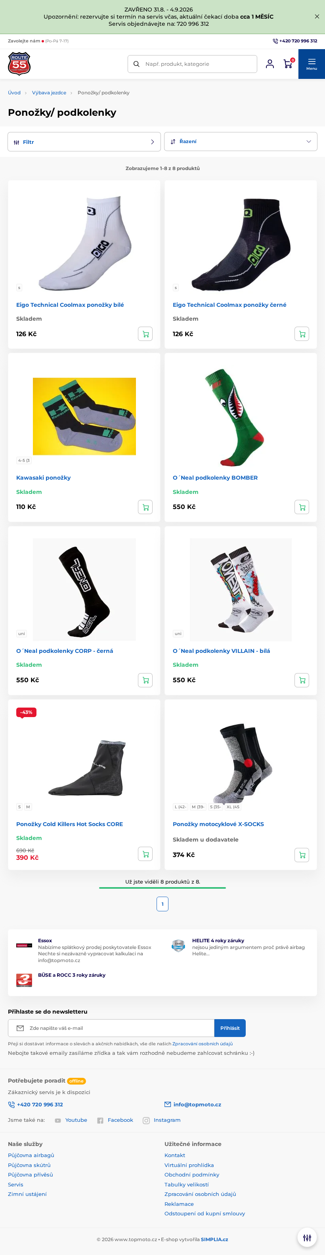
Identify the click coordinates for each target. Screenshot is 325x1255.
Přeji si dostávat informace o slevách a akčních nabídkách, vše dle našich (120, 1043)
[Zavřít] (317, 17)
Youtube (76, 1120)
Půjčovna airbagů (31, 1155)
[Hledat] (136, 64)
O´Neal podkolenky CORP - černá (64, 650)
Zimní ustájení (27, 1194)
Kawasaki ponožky (43, 477)
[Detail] (145, 334)
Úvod (14, 93)
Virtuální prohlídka (189, 1165)
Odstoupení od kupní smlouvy (204, 1213)
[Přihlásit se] (270, 64)
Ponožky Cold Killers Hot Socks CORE (69, 824)
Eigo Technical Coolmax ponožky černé (230, 304)
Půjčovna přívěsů (30, 1174)
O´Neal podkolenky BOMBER (215, 477)
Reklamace (179, 1204)
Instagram (167, 1120)
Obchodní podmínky (191, 1174)
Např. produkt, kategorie (177, 64)
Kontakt (174, 1155)
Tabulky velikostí (186, 1184)
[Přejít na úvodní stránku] (19, 64)
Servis (15, 1184)
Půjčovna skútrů (29, 1165)
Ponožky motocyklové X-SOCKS (218, 824)
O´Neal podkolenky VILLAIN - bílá (221, 650)
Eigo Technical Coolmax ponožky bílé (70, 304)
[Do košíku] (302, 507)
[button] (311, 64)
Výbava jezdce (49, 93)
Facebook (120, 1120)
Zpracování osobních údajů (202, 1043)
